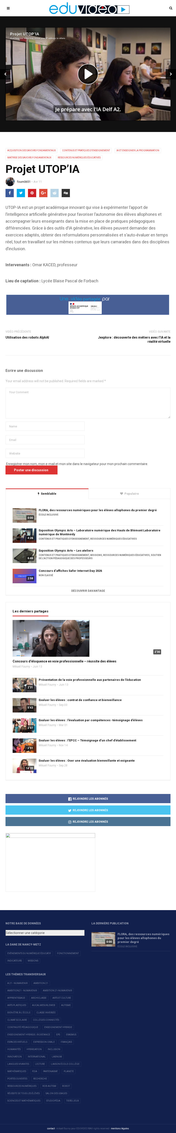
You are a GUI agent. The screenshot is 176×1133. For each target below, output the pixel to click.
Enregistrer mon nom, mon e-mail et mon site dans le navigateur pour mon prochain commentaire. (77, 464)
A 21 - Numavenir (17, 983)
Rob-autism (49, 1086)
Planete (69, 1071)
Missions (33, 960)
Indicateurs (14, 960)
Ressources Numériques (21, 1086)
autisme (66, 1005)
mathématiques (16, 1071)
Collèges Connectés (46, 1020)
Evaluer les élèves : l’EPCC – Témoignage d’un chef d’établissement (87, 740)
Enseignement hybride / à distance (28, 1034)
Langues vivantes (18, 1064)
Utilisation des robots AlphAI (27, 337)
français (66, 1042)
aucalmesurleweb (43, 1005)
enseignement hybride (58, 1027)
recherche (40, 1078)
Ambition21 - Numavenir (22, 990)
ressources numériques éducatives (79, 157)
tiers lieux (72, 1100)
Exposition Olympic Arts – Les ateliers (66, 550)
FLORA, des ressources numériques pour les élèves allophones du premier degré (98, 510)
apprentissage (16, 998)
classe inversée (46, 1012)
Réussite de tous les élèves (23, 1093)
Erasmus (71, 1034)
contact (51, 1128)
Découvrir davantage (88, 590)
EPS (58, 1034)
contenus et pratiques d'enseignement (86, 150)
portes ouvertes (17, 1078)
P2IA (34, 1071)
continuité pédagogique (22, 1027)
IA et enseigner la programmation (137, 150)
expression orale (44, 1042)
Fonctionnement (68, 953)
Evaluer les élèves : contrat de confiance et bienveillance (80, 700)
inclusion (54, 1049)
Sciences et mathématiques (23, 1100)
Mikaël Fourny (21, 666)
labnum (57, 1056)
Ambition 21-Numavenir (57, 990)
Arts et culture (61, 998)
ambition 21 (40, 983)
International (37, 1056)
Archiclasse (39, 998)
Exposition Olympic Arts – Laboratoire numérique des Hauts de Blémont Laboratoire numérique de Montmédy (99, 532)
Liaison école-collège (65, 1064)
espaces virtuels (17, 1042)
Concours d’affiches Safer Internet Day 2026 (70, 570)
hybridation (34, 1049)
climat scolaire (17, 1020)
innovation (14, 1056)
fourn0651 (23, 181)
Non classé (46, 575)
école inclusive (48, 514)
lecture (40, 1064)
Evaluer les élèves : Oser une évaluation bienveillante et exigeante (87, 760)
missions (96, 555)
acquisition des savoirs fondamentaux (31, 150)
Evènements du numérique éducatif (29, 953)
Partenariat (50, 1071)
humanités (14, 1049)
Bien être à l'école (18, 1012)
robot (66, 1086)
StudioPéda (53, 1100)
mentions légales (120, 1128)
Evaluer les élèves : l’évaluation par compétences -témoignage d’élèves (91, 720)
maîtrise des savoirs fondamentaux (29, 157)
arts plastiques (16, 1005)
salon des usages (56, 1093)
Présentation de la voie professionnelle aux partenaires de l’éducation (90, 679)
